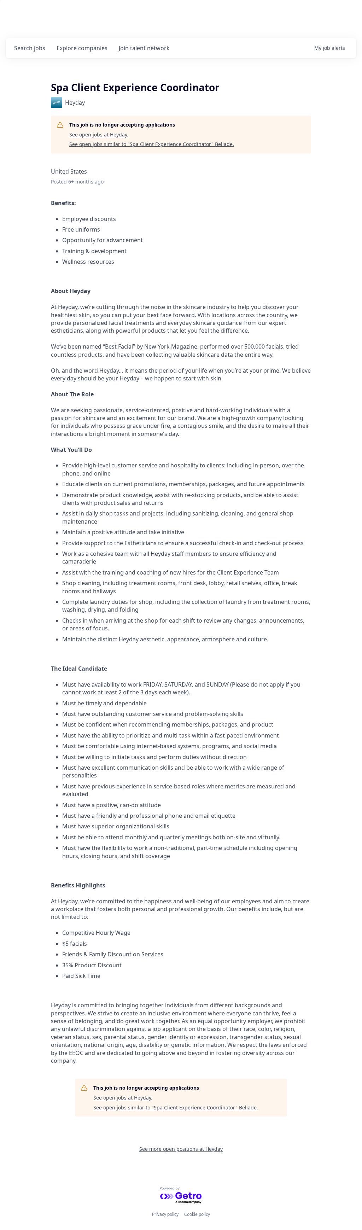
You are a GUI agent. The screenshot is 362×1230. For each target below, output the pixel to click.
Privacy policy (165, 1214)
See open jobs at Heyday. (98, 134)
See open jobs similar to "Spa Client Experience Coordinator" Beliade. (151, 144)
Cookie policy (197, 1214)
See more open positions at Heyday (181, 1149)
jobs (29, 48)
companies (82, 48)
